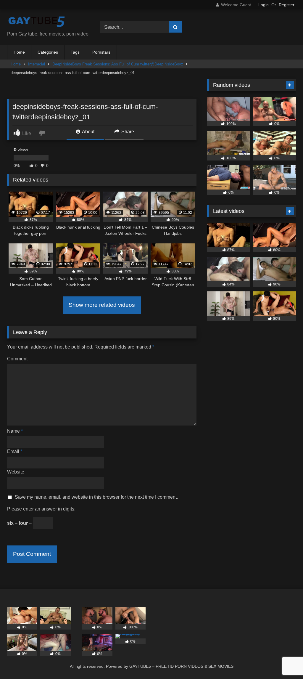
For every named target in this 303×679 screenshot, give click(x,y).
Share (127, 131)
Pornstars (101, 52)
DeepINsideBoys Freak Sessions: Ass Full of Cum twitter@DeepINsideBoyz (117, 64)
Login (263, 4)
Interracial (36, 64)
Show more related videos (102, 305)
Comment (17, 358)
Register (286, 4)
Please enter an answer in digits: (41, 508)
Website (15, 471)
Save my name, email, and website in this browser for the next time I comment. (96, 497)
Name (15, 431)
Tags (75, 52)
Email (14, 451)
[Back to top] (284, 661)
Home (19, 52)
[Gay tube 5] (46, 22)
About (87, 131)
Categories (48, 52)
